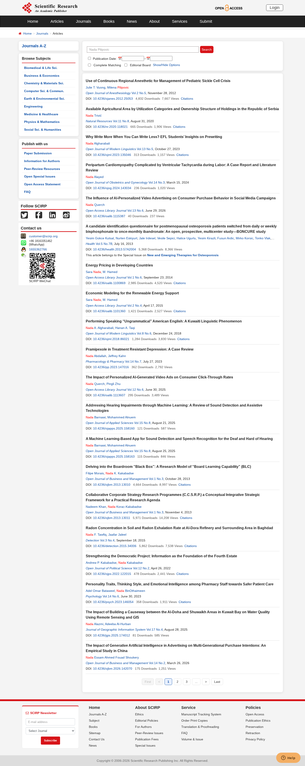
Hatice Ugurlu (186, 238)
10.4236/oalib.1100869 (109, 283)
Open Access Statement (42, 184)
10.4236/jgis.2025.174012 (111, 635)
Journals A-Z (98, 714)
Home (32, 21)
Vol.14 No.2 (157, 663)
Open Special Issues (39, 176)
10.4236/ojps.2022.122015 (112, 574)
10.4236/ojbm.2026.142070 (112, 668)
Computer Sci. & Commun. (44, 91)
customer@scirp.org (43, 236)
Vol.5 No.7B (104, 244)
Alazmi (94, 624)
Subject (94, 720)
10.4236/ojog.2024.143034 (112, 188)
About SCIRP (147, 707)
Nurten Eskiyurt (126, 238)
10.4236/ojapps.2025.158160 (114, 428)
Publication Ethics (258, 720)
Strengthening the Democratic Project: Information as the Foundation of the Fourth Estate (161, 556)
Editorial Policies (146, 720)
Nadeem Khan (96, 506)
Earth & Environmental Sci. (44, 98)
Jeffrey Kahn (117, 356)
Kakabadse (130, 562)
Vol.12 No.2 (141, 568)
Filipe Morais (95, 473)
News (132, 21)
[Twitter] (24, 215)
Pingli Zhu (114, 384)
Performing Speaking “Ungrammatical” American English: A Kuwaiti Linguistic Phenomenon (164, 321)
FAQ (27, 192)
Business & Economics (41, 75)
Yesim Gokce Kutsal (100, 238)
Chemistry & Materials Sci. (44, 83)
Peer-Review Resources (42, 169)
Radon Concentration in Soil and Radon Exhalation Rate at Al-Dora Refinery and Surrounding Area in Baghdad (179, 528)
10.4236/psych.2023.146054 (113, 602)
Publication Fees (147, 739)
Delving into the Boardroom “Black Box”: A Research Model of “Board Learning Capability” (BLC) (168, 467)
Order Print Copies (194, 720)
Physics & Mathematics (42, 122)
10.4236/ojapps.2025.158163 (114, 456)
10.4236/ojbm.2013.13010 (111, 484)
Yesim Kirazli (206, 238)
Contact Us (96, 739)
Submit (206, 21)
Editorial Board (140, 65)
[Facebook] (39, 215)
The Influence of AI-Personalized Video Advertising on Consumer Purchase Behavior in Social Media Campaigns (181, 198)
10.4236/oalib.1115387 (109, 216)
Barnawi (96, 417)
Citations (187, 98)
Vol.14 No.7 (133, 361)
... (196, 681)
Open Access (255, 714)
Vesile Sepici (166, 238)
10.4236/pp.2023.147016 (111, 367)
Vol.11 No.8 (121, 121)
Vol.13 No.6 (135, 210)
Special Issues (145, 745)
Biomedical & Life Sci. (40, 68)
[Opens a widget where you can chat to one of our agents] (288, 758)
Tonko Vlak (262, 238)
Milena (118, 87)
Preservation (254, 727)
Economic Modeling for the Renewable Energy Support (132, 293)
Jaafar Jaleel (117, 534)
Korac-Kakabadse (125, 506)
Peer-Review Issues (149, 733)
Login (275, 7)
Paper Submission (38, 153)
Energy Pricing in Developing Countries (119, 265)
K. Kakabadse (120, 473)
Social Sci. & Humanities (42, 129)
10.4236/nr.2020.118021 (110, 126)
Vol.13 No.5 (145, 149)
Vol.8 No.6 (144, 333)
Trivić (94, 115)
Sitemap (94, 733)
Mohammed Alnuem (121, 417)
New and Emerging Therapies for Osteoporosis (183, 255)
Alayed (95, 177)
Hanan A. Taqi (125, 328)
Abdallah (96, 356)
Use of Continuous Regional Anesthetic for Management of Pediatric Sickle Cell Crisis (158, 81)
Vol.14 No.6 (111, 596)
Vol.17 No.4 (154, 629)
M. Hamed (110, 272)
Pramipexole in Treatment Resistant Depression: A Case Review (139, 349)
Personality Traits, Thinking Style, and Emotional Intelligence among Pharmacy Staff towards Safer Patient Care (180, 584)
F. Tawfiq (96, 534)
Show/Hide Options (166, 65)
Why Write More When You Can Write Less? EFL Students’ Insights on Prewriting (154, 137)
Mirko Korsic (244, 238)
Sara (93, 272)
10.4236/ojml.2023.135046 (112, 155)
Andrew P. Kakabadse (101, 562)
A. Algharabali (99, 328)
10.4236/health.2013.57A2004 (114, 249)
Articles (57, 21)
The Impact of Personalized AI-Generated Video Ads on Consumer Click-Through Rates (159, 377)
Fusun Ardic (225, 238)
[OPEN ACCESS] (229, 7)
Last (217, 681)
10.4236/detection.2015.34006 (114, 546)
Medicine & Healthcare (41, 114)
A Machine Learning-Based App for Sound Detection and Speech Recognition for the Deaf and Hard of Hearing (179, 439)
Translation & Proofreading (200, 727)
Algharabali (98, 143)
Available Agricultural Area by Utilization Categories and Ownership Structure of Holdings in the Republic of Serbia (182, 109)
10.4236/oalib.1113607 (109, 395)
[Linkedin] (52, 215)
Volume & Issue (192, 739)
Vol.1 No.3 (156, 479)
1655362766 (38, 249)
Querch (95, 204)
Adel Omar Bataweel (100, 591)
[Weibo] (66, 215)
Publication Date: (104, 58)
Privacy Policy (255, 739)
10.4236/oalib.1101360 (109, 311)
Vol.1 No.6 (134, 277)
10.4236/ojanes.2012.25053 (113, 98)
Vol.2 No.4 (134, 305)
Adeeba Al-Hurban (118, 624)
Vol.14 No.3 (156, 182)
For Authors (143, 727)
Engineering (33, 106)
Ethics (139, 714)
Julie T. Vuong (95, 87)
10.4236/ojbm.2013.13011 (111, 518)
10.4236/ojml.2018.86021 (111, 339)
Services (179, 21)
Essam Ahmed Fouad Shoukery (112, 657)
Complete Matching (107, 65)
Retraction (253, 733)
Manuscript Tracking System (201, 714)
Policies (253, 707)
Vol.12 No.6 (135, 389)
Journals (83, 21)
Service (188, 707)
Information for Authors (42, 161)
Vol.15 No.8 (142, 423)
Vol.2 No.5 (139, 93)
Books (109, 21)
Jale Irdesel (147, 238)
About (154, 21)
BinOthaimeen (131, 591)
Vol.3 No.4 (107, 540)
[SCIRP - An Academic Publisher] (49, 7)
